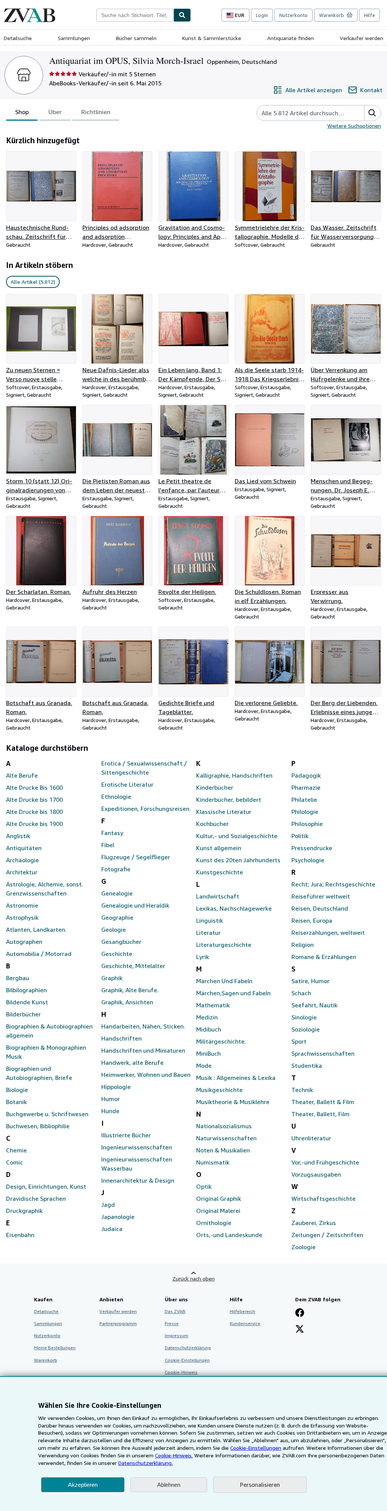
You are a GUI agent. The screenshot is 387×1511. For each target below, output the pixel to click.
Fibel (107, 845)
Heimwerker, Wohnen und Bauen (145, 1074)
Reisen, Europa (311, 920)
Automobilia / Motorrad (38, 953)
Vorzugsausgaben (316, 1174)
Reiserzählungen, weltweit (328, 932)
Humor (110, 1099)
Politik (299, 836)
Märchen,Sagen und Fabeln (233, 993)
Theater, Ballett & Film (322, 1102)
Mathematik (213, 1005)
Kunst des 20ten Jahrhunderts (238, 860)
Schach (301, 993)
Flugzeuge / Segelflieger (135, 857)
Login (262, 15)
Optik (204, 1186)
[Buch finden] (182, 15)
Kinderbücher (214, 787)
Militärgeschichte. (221, 1041)
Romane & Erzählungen (323, 956)
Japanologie (118, 1216)
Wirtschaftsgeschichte (323, 1198)
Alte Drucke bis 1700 (34, 799)
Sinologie (304, 1017)
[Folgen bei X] (299, 1329)
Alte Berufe (22, 775)
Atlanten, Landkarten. (36, 929)
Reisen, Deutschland (319, 908)
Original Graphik (218, 1198)
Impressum (176, 1335)
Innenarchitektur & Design (137, 1180)
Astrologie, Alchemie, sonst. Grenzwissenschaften (44, 888)
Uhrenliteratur (311, 1138)
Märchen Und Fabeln (224, 981)
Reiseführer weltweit (320, 896)
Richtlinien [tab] (95, 112)
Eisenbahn (20, 1235)
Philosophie (307, 823)
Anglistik (18, 836)
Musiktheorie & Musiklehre (232, 1102)
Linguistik (209, 920)
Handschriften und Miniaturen (143, 1050)
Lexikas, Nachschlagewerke (234, 908)
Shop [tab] (22, 112)
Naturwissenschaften (226, 1138)
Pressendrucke (311, 848)
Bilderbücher (23, 1014)
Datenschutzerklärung (188, 1347)
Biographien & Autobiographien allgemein (49, 1030)
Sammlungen (74, 38)
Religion (302, 944)
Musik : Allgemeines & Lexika (236, 1077)
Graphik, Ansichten (127, 1002)
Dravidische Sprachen (36, 1198)
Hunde (110, 1111)
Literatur (208, 932)
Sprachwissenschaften (322, 1053)
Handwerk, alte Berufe (132, 1062)
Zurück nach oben (193, 1278)
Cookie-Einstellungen (255, 1447)
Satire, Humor (310, 981)
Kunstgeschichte (219, 872)
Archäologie (22, 860)
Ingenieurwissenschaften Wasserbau (136, 1163)
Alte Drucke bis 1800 (34, 811)
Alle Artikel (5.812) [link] (33, 281)
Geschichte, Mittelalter (133, 966)
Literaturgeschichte (223, 944)
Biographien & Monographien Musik (46, 1052)
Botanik (16, 1102)
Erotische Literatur (127, 784)
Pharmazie (305, 787)
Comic (14, 1162)
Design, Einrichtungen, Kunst (46, 1186)
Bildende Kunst (27, 1002)
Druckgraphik (24, 1210)
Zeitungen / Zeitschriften (327, 1235)
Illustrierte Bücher (126, 1135)
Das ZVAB (175, 1311)
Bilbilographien (26, 990)
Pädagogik (306, 775)
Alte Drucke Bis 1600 (34, 787)
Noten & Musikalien (223, 1150)
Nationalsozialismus (224, 1126)
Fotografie (115, 869)
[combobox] (134, 15)
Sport (299, 1041)
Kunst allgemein (218, 848)
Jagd (108, 1204)
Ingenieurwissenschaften (136, 1147)
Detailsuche (18, 38)
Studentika (306, 1065)
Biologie (17, 1089)
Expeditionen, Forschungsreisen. (146, 808)
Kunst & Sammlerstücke (211, 38)
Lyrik (202, 956)
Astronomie (22, 905)
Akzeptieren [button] (83, 1485)
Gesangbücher (121, 941)
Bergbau (17, 978)
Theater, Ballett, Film (320, 1114)
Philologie (304, 811)
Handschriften (121, 1038)
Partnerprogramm (118, 1323)
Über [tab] (55, 112)
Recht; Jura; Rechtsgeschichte (333, 884)
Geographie (117, 917)
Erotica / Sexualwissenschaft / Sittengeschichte (144, 767)
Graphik (111, 978)
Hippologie (116, 1086)
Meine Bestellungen (55, 1347)
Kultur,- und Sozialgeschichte (236, 836)
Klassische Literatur (223, 811)
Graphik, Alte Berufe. (130, 990)
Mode (204, 1065)
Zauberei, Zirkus (313, 1222)
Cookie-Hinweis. (174, 1455)
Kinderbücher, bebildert (228, 799)
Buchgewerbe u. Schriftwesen (47, 1114)
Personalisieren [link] (260, 1484)
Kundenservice (245, 1323)
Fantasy (112, 833)
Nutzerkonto (293, 15)
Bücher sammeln (136, 38)
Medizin (207, 1017)
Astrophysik (22, 917)
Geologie (113, 929)
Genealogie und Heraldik (135, 905)
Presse (172, 1323)
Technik (302, 1089)
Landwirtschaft (217, 896)
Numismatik (212, 1162)
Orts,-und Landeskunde (229, 1235)
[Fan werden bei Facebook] (299, 1313)
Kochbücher (212, 823)
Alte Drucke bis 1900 (34, 823)
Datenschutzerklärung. (145, 1463)
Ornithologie (213, 1222)
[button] (372, 113)
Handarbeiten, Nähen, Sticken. (143, 1026)
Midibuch (208, 1029)
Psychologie (307, 860)
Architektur (21, 872)
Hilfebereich (242, 1311)
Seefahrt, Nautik (314, 1005)
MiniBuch (208, 1053)
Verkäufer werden (361, 38)
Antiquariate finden (290, 38)
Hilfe (369, 15)
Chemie (16, 1150)
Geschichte (116, 953)
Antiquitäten (24, 848)
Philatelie (304, 799)
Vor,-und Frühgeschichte (325, 1162)
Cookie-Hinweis (181, 1372)
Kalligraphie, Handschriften (234, 775)
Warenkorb (45, 1360)
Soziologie (305, 1029)
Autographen (24, 941)
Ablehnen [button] (168, 1485)
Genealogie (117, 893)
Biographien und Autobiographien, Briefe (39, 1073)
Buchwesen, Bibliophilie (38, 1126)
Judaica (111, 1229)
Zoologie (303, 1247)
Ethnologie (116, 796)
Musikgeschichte (219, 1089)
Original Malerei (218, 1210)
